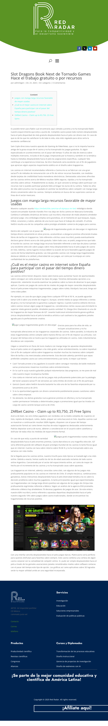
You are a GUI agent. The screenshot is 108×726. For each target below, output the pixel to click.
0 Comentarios (59, 83)
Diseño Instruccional (65, 656)
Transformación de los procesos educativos (75, 651)
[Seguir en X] (84, 48)
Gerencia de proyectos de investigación (73, 661)
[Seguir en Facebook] (79, 48)
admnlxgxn (19, 83)
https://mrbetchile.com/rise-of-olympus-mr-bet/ (55, 208)
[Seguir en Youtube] (90, 48)
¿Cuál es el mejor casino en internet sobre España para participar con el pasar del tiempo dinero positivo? (33, 108)
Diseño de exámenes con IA (68, 666)
